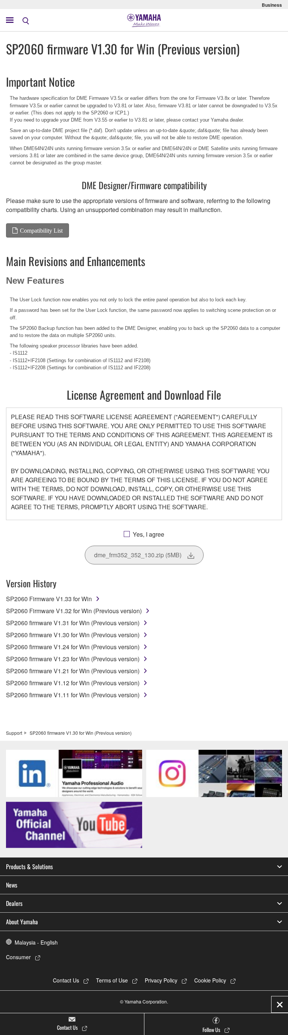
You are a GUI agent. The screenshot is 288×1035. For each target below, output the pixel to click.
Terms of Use (112, 980)
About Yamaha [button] (22, 921)
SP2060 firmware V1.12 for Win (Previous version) (73, 682)
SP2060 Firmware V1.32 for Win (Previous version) (74, 610)
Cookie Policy (210, 980)
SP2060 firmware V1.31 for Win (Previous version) (73, 622)
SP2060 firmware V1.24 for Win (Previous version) (73, 646)
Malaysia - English (36, 942)
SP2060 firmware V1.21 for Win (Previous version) (73, 670)
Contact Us (66, 980)
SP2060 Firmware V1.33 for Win (49, 598)
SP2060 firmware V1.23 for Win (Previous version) (73, 658)
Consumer (18, 957)
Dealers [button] (14, 903)
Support (14, 733)
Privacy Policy (161, 980)
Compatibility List (41, 230)
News (11, 884)
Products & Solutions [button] (29, 866)
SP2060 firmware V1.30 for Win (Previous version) (73, 634)
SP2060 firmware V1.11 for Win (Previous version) (73, 695)
